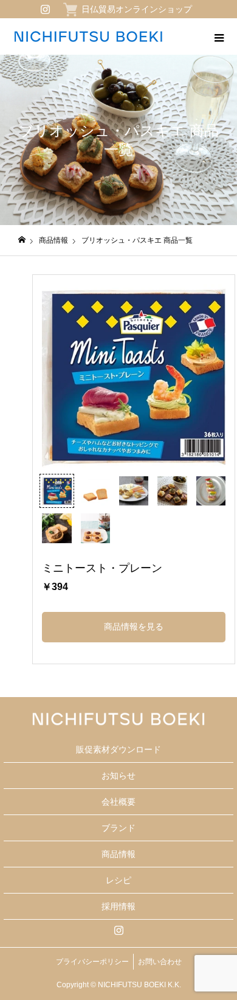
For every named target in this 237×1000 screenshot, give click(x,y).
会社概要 (118, 802)
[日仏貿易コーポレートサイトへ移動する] (22, 240)
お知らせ (118, 775)
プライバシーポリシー (92, 961)
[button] (56, 490)
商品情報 (118, 854)
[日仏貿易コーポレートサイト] (88, 36)
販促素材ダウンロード (118, 749)
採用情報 (118, 906)
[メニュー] (219, 36)
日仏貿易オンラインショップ (136, 9)
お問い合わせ (160, 961)
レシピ (118, 880)
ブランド (118, 828)
